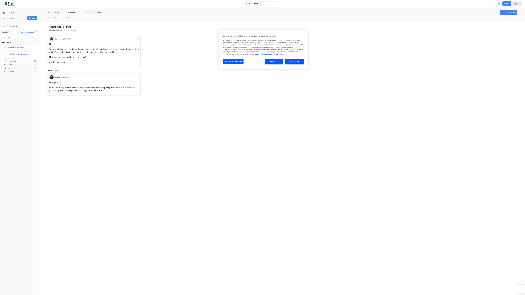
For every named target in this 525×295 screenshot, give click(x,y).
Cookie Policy (260, 54)
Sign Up (517, 3)
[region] (263, 49)
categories (59, 12)
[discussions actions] (137, 38)
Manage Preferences (233, 61)
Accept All (294, 61)
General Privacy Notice (275, 54)
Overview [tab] (52, 18)
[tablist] (59, 17)
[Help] (499, 3)
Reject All (274, 61)
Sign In (507, 3)
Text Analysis (73, 12)
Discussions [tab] (65, 18)
